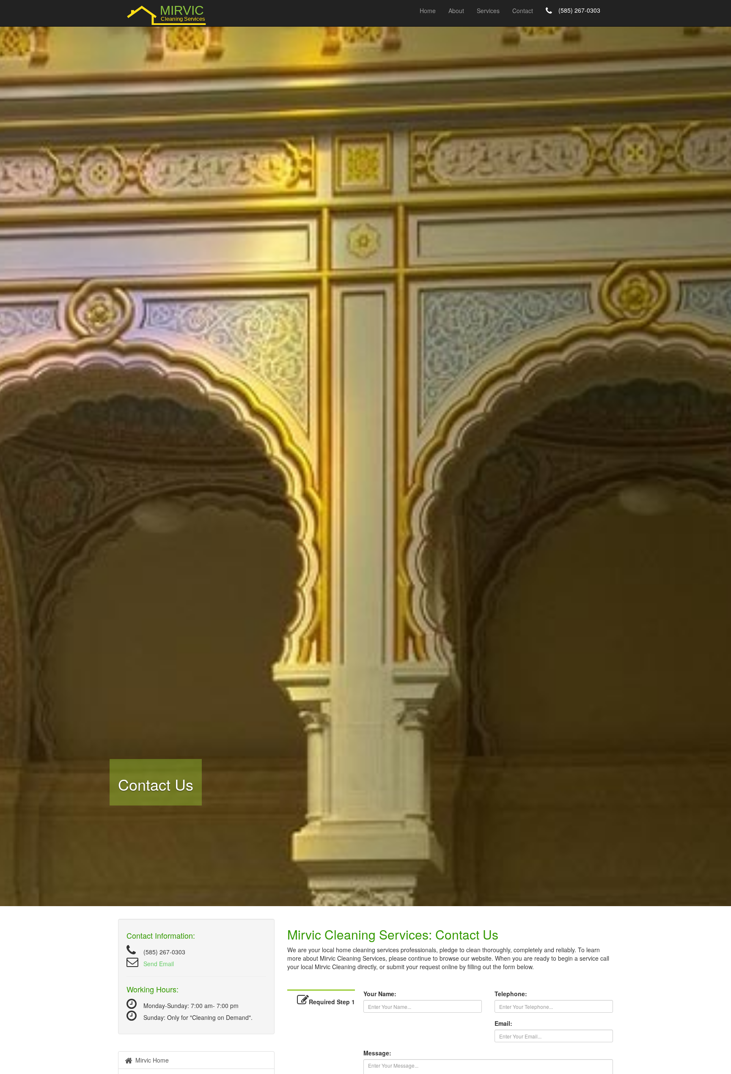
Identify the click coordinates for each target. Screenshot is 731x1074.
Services (488, 10)
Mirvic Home (150, 1060)
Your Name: (379, 993)
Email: (503, 1023)
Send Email (158, 963)
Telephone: (511, 993)
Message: (377, 1053)
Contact (522, 10)
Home (428, 10)
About (456, 10)
